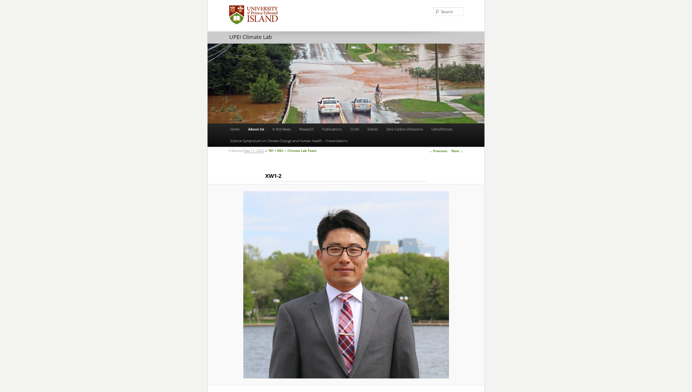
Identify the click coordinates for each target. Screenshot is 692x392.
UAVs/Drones (442, 129)
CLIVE (354, 129)
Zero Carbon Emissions (405, 129)
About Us (256, 129)
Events (373, 129)
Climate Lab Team (302, 150)
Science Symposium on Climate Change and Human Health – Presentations (289, 140)
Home (234, 129)
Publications (332, 129)
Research (306, 129)
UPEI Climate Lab (250, 37)
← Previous (438, 151)
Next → (457, 151)
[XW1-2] (346, 284)
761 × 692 (275, 150)
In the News (281, 129)
